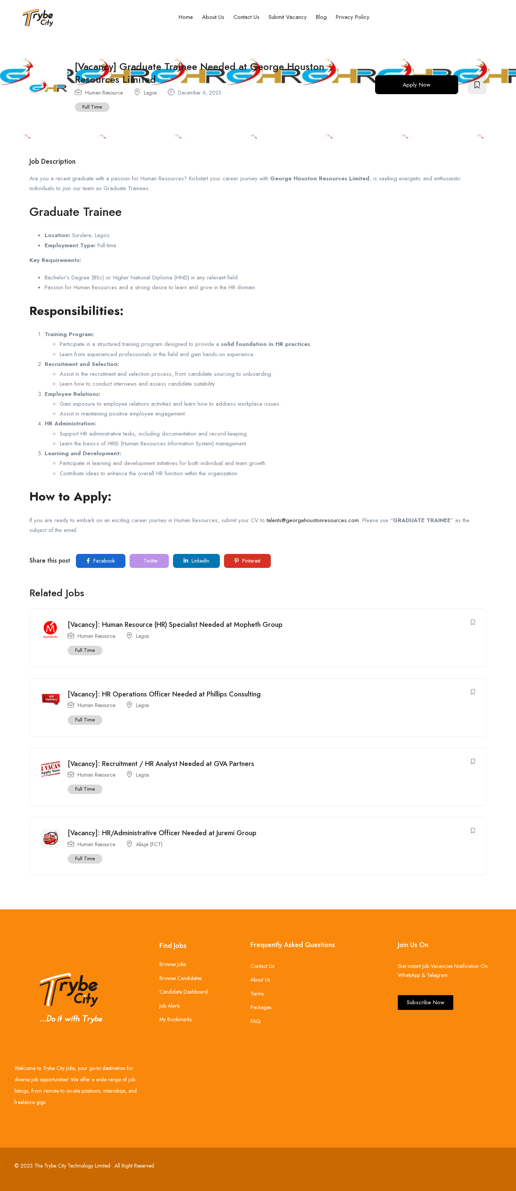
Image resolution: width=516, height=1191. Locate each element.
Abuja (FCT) (149, 844)
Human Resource (104, 92)
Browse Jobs (172, 964)
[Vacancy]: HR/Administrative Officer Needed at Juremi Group (162, 833)
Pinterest (250, 560)
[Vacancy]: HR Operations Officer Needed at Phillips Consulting (164, 694)
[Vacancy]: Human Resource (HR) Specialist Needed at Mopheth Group (175, 625)
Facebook (103, 560)
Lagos (150, 92)
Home (186, 17)
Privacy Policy (352, 17)
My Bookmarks (175, 1019)
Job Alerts (169, 1006)
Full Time (92, 106)
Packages (260, 1007)
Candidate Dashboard (183, 992)
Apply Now (416, 85)
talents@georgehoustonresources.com (313, 520)
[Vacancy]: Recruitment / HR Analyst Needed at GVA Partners (161, 764)
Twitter (150, 560)
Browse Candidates (180, 978)
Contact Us (246, 17)
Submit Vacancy (288, 17)
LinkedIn (199, 560)
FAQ (255, 1021)
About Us (213, 17)
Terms (257, 993)
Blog (321, 17)
